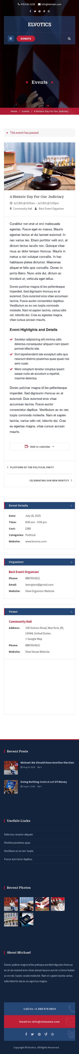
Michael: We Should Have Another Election (47, 762)
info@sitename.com (46, 1021)
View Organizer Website (39, 591)
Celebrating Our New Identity (49, 480)
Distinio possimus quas (17, 842)
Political (30, 535)
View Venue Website (37, 651)
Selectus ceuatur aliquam (18, 834)
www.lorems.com (36, 541)
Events (25, 111)
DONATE (26, 38)
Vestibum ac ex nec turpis (18, 851)
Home (14, 111)
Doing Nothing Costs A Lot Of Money (44, 782)
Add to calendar (40, 446)
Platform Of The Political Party (32, 467)
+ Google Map (33, 639)
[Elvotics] (39, 24)
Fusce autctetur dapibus (18, 859)
